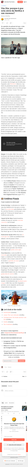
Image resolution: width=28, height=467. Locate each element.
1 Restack (9, 367)
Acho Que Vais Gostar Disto (10, 18)
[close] (24, 418)
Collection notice (14, 457)
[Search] (25, 402)
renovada (4, 255)
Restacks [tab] (10, 386)
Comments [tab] (4, 386)
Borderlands (7, 312)
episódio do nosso (13, 261)
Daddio (6, 322)
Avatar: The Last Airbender (11, 315)
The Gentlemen (8, 324)
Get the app (20, 460)
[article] (14, 410)
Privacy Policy (15, 450)
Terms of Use (21, 448)
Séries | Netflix (4, 410)
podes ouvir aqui (16, 249)
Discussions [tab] (11, 402)
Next (23, 376)
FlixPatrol (13, 84)
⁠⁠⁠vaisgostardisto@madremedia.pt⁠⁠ (14, 332)
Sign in (25, 2)
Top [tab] (2, 402)
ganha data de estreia (7, 274)
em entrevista (10, 209)
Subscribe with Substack (15, 444)
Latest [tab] (6, 402)
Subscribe (20, 2)
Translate (4, 5)
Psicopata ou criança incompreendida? (7, 407)
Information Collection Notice (18, 449)
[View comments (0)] (7, 23)
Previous (5, 376)
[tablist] (7, 386)
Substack (7, 464)
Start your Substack (10, 460)
